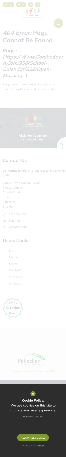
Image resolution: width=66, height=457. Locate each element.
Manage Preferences (33, 445)
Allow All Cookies (33, 437)
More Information (33, 416)
